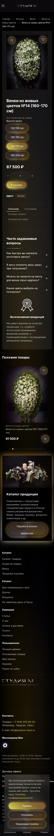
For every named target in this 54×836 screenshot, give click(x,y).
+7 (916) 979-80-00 (24, 721)
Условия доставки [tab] (18, 219)
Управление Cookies (27, 824)
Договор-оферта (11, 771)
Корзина (7, 663)
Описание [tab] (13, 208)
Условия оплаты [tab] (17, 214)
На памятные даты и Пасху (17, 602)
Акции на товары (11, 563)
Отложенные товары (13, 654)
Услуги (6, 630)
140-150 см (17, 137)
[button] (3, 5)
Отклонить (27, 814)
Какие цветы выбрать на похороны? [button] (22, 290)
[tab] (9, 449)
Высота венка (14, 120)
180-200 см (17, 155)
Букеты (6, 592)
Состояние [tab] (30, 208)
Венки (5, 568)
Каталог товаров (11, 558)
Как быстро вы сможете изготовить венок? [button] (21, 255)
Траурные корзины (13, 573)
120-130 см (17, 128)
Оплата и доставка (12, 625)
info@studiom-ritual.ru (23, 730)
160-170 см (17, 146)
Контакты (7, 635)
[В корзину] (45, 439)
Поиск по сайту (11, 668)
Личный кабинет (11, 649)
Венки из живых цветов (17, 426)
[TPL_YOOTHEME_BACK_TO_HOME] (27, 5)
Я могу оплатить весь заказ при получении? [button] (23, 266)
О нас (5, 620)
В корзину (16, 184)
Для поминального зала (15, 587)
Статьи (6, 615)
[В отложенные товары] (43, 39)
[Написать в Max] (5, 745)
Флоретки (7, 597)
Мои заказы (9, 659)
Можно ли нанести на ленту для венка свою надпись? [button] (24, 278)
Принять (27, 805)
